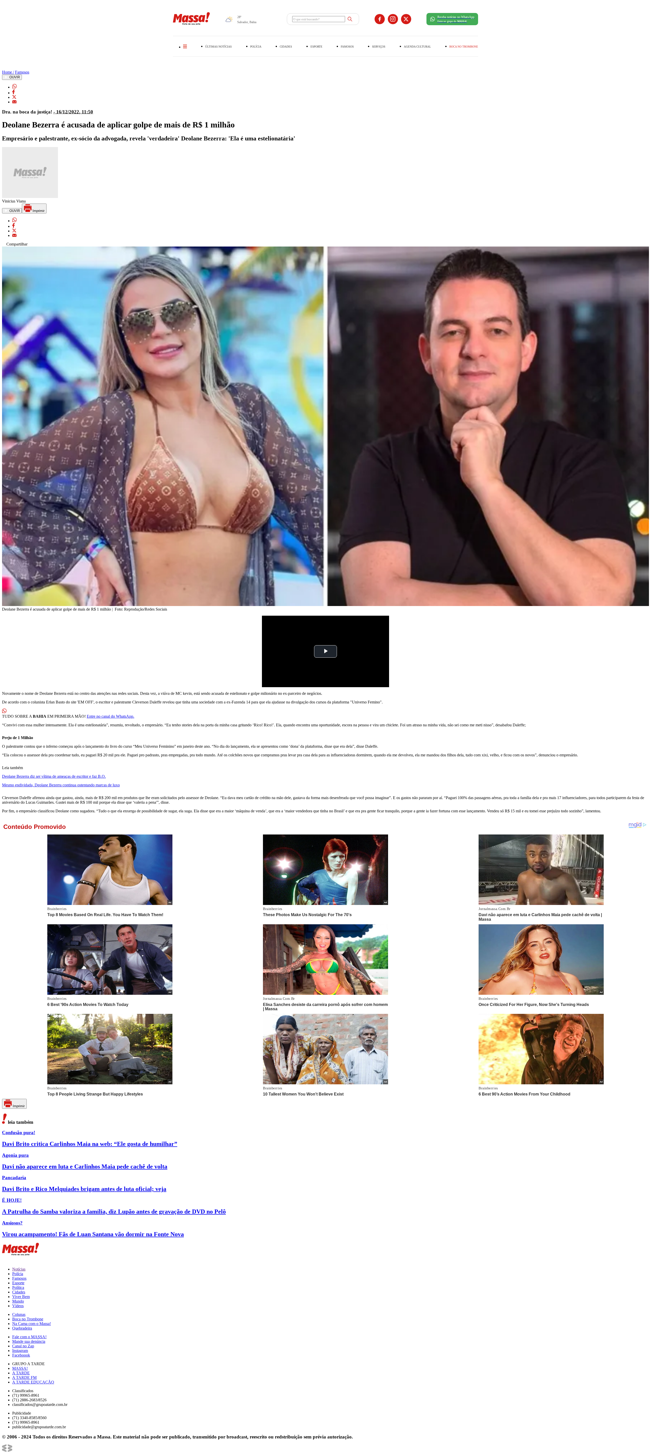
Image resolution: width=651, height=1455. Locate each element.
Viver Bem (21, 1296)
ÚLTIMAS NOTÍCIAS (218, 46)
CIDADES (286, 46)
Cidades (18, 1292)
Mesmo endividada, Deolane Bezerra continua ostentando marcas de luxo (61, 785)
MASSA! (20, 1368)
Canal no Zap (23, 1346)
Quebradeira (22, 1328)
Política (18, 1287)
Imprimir (38, 211)
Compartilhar (16, 244)
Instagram (20, 1350)
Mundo (18, 1301)
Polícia (17, 1274)
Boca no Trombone (27, 1319)
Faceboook (21, 1355)
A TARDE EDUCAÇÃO (33, 1382)
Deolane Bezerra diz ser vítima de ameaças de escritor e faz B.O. (54, 776)
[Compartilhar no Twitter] (14, 97)
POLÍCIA (255, 46)
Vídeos (18, 1306)
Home (8, 72)
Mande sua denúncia (28, 1341)
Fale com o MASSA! (29, 1337)
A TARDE (21, 1373)
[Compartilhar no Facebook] (13, 93)
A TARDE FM (24, 1377)
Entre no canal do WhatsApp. (110, 716)
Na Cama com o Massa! (31, 1323)
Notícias (18, 1269)
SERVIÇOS (378, 46)
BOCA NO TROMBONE (463, 46)
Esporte (18, 1283)
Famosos (22, 72)
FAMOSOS (347, 46)
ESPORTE (316, 46)
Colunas (18, 1314)
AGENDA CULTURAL (417, 46)
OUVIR (14, 77)
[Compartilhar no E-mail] (14, 102)
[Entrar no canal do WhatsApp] (4, 712)
